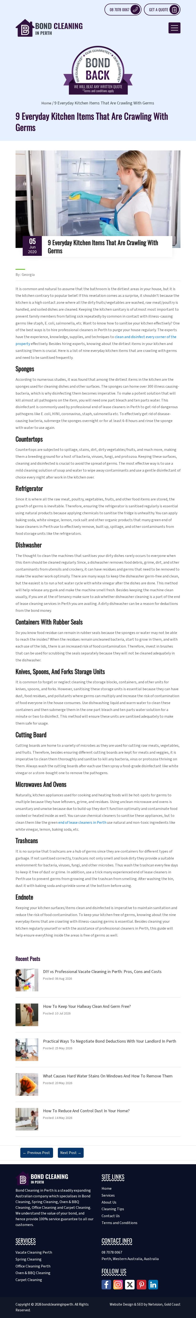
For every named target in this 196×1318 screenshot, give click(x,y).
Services (108, 1195)
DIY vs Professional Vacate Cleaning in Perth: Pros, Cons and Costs (102, 972)
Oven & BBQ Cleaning (33, 1273)
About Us (109, 1202)
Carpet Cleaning (29, 1279)
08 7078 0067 (119, 9)
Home (46, 103)
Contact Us (111, 1216)
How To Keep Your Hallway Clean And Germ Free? (87, 1006)
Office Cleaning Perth (33, 1266)
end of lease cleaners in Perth (82, 822)
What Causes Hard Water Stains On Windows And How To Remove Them (108, 1076)
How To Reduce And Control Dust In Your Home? (86, 1111)
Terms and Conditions (119, 1222)
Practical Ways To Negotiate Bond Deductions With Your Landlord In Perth (109, 1041)
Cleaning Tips (113, 1209)
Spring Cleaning (29, 1259)
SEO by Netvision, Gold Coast (158, 1304)
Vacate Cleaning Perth (34, 1252)
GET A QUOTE (158, 9)
